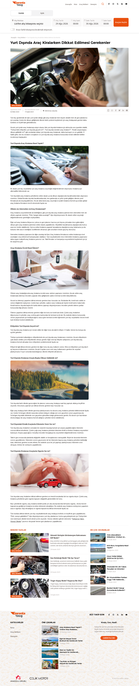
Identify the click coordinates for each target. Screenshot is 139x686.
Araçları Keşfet (121, 22)
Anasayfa (68, 4)
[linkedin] (123, 110)
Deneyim (93, 4)
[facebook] (115, 110)
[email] (127, 110)
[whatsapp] (112, 110)
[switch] (12, 29)
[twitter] (119, 110)
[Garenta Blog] (19, 4)
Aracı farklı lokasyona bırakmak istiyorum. (34, 29)
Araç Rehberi (83, 4)
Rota (75, 4)
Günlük (21, 13)
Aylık (42, 13)
